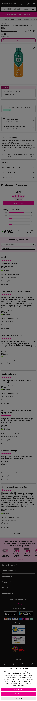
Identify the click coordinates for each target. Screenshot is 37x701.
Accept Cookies (18, 689)
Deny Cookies (18, 694)
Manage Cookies (18, 698)
